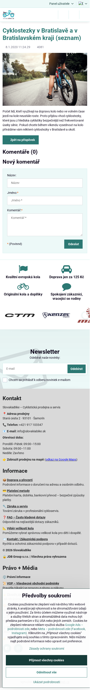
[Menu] (84, 14)
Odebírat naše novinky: (45, 357)
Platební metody (18, 491)
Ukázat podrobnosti (46, 682)
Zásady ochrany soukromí (46, 648)
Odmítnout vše (47, 672)
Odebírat (77, 369)
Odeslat (73, 244)
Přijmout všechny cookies (46, 660)
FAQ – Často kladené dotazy (26, 517)
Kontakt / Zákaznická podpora (27, 539)
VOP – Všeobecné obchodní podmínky (33, 583)
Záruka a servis (17, 506)
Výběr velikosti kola (20, 528)
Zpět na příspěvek (22, 140)
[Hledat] (63, 14)
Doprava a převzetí (20, 480)
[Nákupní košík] (74, 14)
